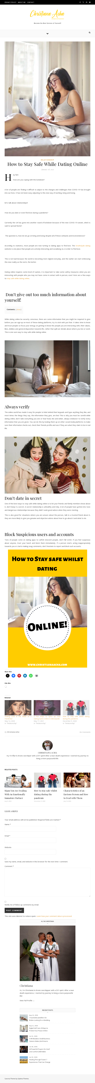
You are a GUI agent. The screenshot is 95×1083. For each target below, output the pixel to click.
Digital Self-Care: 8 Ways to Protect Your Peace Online (38, 1029)
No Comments (85, 732)
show (18, 310)
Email (7, 836)
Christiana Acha (13, 732)
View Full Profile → (27, 1000)
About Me (22, 2)
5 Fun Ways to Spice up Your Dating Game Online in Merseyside (47, 717)
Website (8, 847)
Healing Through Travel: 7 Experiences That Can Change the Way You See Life (39, 1061)
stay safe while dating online (18, 278)
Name (8, 824)
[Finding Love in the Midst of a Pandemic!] (18, 707)
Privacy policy (10, 2)
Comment (9, 866)
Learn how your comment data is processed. (54, 916)
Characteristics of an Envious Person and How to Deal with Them (76, 794)
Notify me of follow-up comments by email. (22, 905)
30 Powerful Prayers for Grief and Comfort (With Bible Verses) (39, 1050)
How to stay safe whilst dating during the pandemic (76, 717)
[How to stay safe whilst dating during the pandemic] (76, 707)
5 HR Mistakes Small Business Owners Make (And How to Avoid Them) (39, 1040)
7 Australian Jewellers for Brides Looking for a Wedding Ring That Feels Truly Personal (39, 1019)
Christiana (26, 985)
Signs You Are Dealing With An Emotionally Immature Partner (16, 794)
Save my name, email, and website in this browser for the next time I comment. (36, 861)
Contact (30, 2)
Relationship (47, 160)
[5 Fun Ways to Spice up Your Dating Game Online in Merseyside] (47, 707)
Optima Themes (23, 1079)
